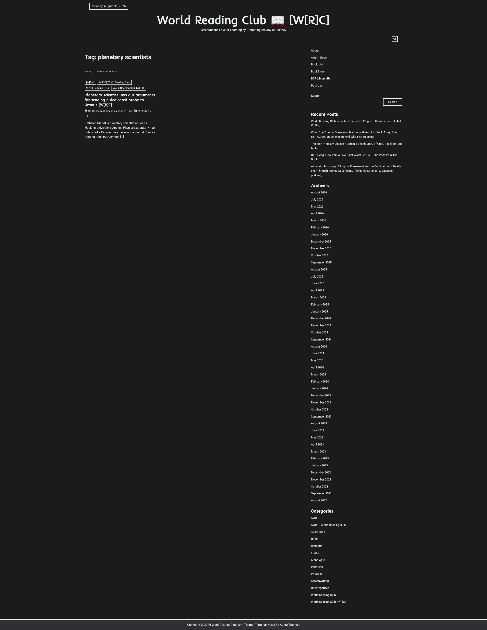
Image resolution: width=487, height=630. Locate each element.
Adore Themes (289, 625)
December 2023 (321, 395)
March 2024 (318, 374)
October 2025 (319, 255)
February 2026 (320, 227)
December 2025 (321, 241)
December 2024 (321, 318)
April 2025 (317, 290)
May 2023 (317, 437)
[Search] (395, 39)
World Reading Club (97, 88)
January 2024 (319, 388)
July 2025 (317, 276)
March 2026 (318, 220)
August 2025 (319, 269)
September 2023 (321, 416)
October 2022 (319, 486)
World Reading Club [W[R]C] (128, 88)
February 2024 (320, 381)
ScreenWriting (320, 581)
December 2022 (321, 472)
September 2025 (321, 262)
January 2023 (319, 465)
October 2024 (319, 332)
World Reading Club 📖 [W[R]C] (243, 20)
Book (314, 539)
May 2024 (317, 360)
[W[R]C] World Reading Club (114, 82)
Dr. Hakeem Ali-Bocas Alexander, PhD (110, 111)
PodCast (316, 85)
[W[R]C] (90, 82)
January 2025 (319, 311)
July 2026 (317, 199)
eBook (315, 553)
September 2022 (321, 493)
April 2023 (317, 444)
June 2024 (317, 353)
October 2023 (319, 409)
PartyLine (317, 567)
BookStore (318, 71)
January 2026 (319, 234)
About (315, 50)
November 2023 (321, 402)
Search (315, 96)
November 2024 (321, 325)
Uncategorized (320, 588)
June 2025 (317, 283)
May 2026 (317, 206)
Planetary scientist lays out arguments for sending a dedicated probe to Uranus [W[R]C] (120, 99)
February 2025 (320, 304)
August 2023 (319, 423)
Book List (317, 64)
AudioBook (318, 532)
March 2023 (318, 451)
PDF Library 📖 (320, 78)
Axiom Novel (319, 57)
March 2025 (318, 297)
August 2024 (319, 346)
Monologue (318, 560)
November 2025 (321, 248)
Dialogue (316, 546)
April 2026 (317, 213)
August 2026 (319, 192)
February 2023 (320, 458)
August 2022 (319, 500)
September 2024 (321, 339)
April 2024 (317, 367)
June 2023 (317, 430)
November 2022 (321, 479)
